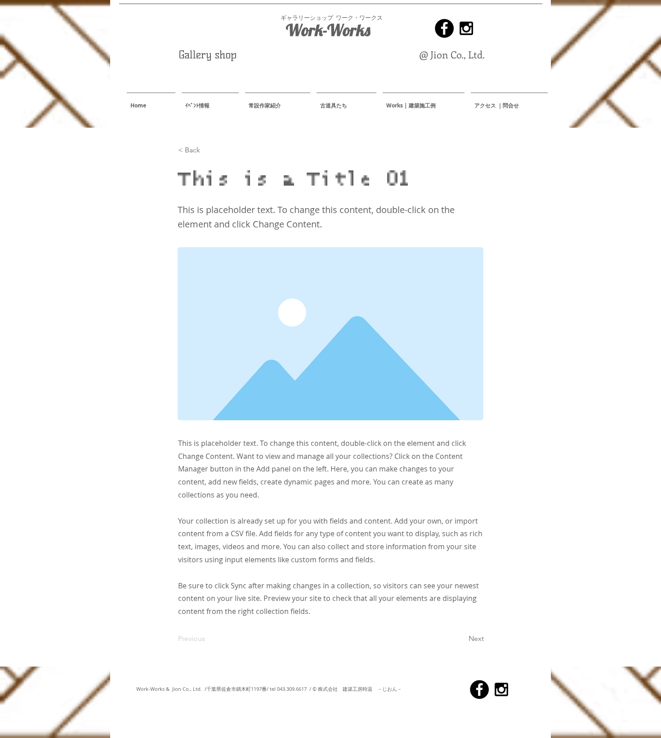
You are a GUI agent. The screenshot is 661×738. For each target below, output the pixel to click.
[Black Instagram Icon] (466, 28)
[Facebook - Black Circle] (444, 28)
